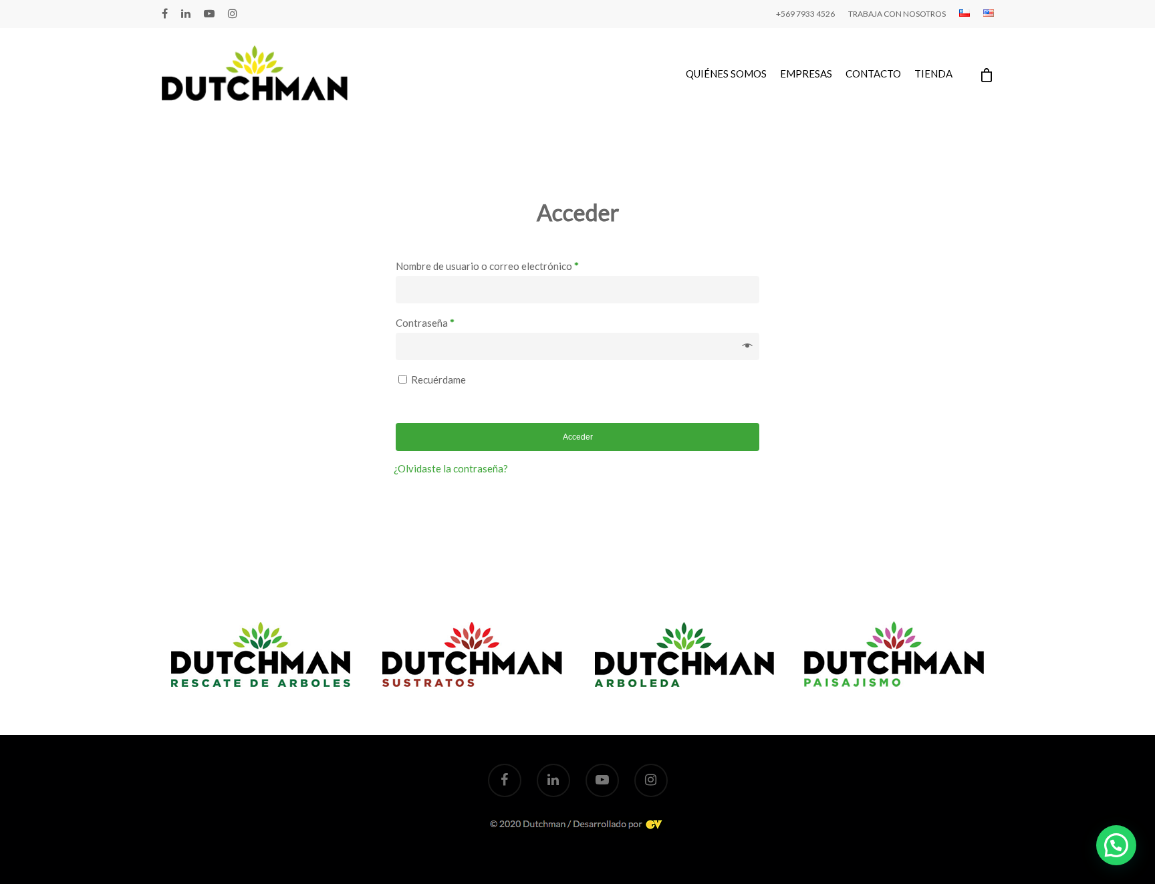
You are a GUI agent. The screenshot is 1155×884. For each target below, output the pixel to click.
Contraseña (425, 323)
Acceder (578, 437)
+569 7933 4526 (805, 14)
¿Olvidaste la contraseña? (451, 468)
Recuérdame (438, 380)
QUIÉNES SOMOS (726, 73)
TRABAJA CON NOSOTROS (897, 14)
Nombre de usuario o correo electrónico (487, 266)
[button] (1116, 845)
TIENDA (933, 73)
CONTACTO (873, 73)
